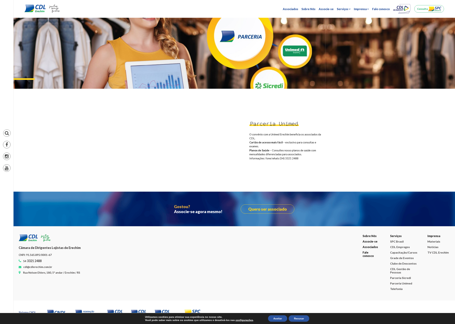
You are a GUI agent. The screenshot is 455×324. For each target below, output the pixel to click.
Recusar (299, 318)
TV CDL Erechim (369, 37)
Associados (290, 9)
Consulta (422, 8)
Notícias (363, 27)
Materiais (364, 21)
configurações (244, 320)
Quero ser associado (267, 209)
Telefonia (347, 63)
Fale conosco (381, 9)
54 (32, 261)
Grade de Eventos (353, 37)
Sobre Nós (308, 9)
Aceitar (277, 318)
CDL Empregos (351, 27)
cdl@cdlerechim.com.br (37, 266)
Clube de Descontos (354, 42)
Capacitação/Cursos (403, 252)
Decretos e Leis (368, 32)
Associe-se (326, 9)
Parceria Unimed (352, 57)
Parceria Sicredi (351, 52)
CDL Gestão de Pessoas (357, 47)
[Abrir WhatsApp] (446, 315)
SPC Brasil (348, 21)
